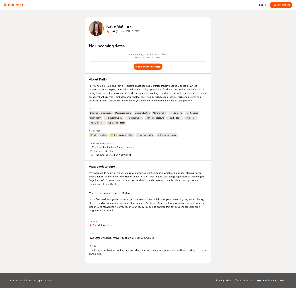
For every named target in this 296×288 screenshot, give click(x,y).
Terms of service (244, 280)
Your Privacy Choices (274, 280)
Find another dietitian (147, 66)
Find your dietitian (280, 5)
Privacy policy (224, 280)
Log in (262, 4)
